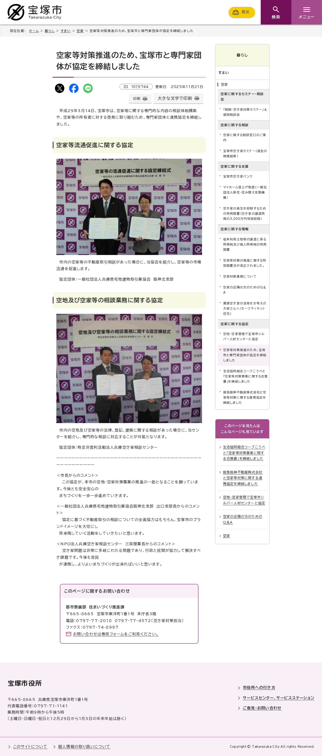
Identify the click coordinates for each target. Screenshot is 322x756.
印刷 (136, 98)
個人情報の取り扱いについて (84, 746)
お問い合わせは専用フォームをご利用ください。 (116, 634)
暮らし (50, 30)
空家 (80, 30)
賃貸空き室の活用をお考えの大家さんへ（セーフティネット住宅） (245, 308)
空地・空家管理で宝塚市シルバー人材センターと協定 (244, 336)
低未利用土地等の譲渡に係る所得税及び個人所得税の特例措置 (245, 244)
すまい (66, 30)
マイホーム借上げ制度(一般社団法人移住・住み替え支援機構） (245, 192)
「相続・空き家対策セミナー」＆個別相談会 (245, 112)
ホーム (34, 30)
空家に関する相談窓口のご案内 (244, 137)
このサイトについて (30, 746)
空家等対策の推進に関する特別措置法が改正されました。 (244, 263)
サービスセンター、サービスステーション (278, 698)
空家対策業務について (240, 276)
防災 (245, 12)
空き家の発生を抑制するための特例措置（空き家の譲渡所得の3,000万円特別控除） (244, 213)
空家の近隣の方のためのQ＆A (245, 290)
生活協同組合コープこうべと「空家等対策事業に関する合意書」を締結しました (245, 376)
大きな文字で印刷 (175, 98)
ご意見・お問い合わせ (262, 708)
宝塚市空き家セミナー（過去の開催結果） (245, 154)
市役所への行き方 (259, 687)
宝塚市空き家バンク (238, 176)
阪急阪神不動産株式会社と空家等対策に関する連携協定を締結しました (245, 397)
